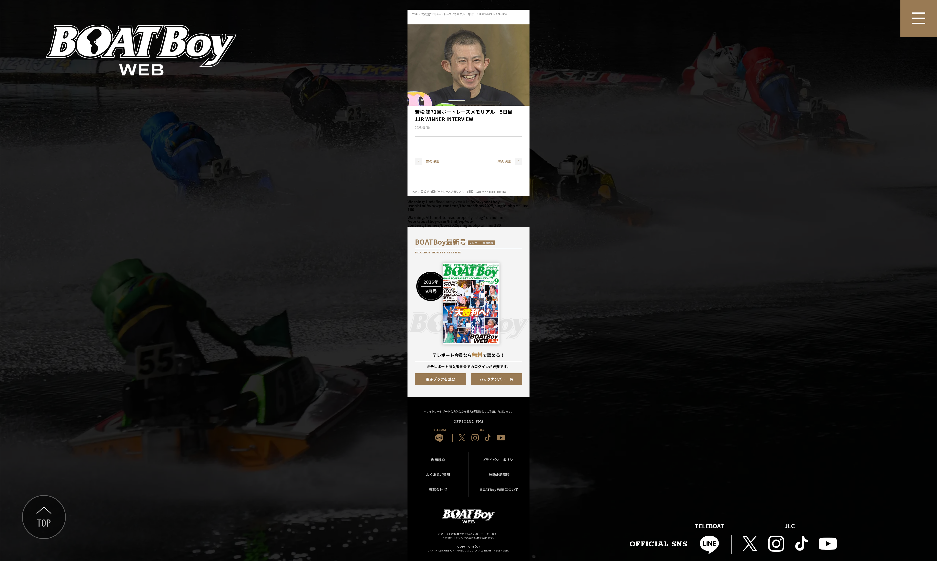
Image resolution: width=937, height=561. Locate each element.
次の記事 (504, 161)
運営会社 (436, 489)
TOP (44, 522)
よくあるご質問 (438, 474)
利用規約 (438, 459)
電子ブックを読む (440, 379)
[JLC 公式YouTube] (501, 437)
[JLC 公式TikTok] (488, 437)
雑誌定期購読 (499, 474)
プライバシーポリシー (499, 459)
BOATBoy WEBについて (499, 489)
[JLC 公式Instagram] (475, 437)
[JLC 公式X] (462, 437)
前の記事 (432, 161)
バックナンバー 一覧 (496, 379)
